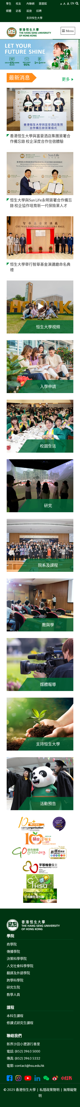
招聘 (39, 11)
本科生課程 (15, 1016)
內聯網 (30, 3)
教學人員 (13, 994)
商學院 (12, 944)
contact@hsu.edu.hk (29, 1065)
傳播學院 (13, 951)
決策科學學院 (17, 958)
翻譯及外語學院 (18, 973)
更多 (66, 79)
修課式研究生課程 (20, 1023)
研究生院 (13, 987)
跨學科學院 (15, 980)
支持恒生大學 (34, 18)
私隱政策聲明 (50, 1090)
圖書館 (43, 3)
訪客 (18, 11)
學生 (8, 3)
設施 (29, 11)
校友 (18, 3)
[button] (77, 3)
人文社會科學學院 (20, 966)
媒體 (8, 11)
